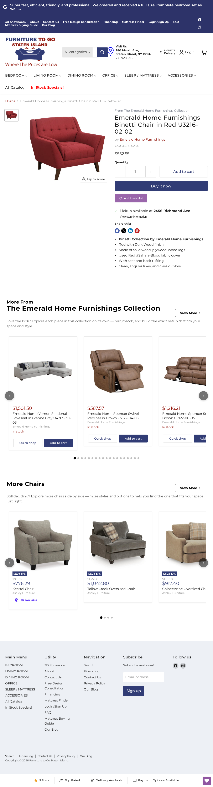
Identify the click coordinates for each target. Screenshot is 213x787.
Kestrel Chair (22, 589)
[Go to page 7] (96, 458)
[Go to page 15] (124, 458)
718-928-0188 (125, 58)
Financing (111, 22)
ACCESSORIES (181, 75)
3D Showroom (15, 22)
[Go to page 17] (131, 458)
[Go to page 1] (74, 458)
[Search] (102, 52)
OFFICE (109, 75)
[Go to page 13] (117, 458)
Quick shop (27, 443)
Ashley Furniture (23, 593)
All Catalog (15, 87)
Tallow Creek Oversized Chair (111, 589)
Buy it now (161, 186)
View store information (133, 216)
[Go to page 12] (114, 458)
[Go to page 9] (103, 458)
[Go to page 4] (85, 458)
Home (10, 101)
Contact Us (51, 22)
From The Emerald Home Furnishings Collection (152, 111)
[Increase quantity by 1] (151, 171)
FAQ (176, 22)
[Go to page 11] (110, 458)
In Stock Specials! (47, 87)
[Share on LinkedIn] (130, 230)
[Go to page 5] (89, 458)
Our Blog (48, 25)
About (34, 22)
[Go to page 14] (121, 458)
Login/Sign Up (159, 22)
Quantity (121, 162)
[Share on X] (123, 230)
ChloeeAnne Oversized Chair (185, 589)
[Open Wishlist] (207, 781)
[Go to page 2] (78, 458)
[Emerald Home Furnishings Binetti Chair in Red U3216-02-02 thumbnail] (11, 115)
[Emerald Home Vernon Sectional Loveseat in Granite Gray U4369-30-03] (43, 370)
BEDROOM (15, 75)
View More (188, 313)
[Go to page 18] (135, 458)
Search (89, 665)
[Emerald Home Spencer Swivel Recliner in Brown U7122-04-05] (118, 370)
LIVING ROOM (46, 75)
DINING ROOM (80, 75)
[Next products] (203, 395)
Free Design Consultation (81, 22)
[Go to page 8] (99, 458)
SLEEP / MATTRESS (142, 75)
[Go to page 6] (92, 458)
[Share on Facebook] (117, 230)
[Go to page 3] (82, 458)
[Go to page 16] (128, 458)
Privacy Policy (94, 683)
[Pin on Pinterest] (137, 230)
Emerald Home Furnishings (142, 139)
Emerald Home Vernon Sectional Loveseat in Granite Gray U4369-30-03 (41, 418)
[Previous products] (9, 395)
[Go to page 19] (138, 458)
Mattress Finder (133, 22)
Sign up (133, 691)
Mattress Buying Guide (21, 25)
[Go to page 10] (107, 458)
